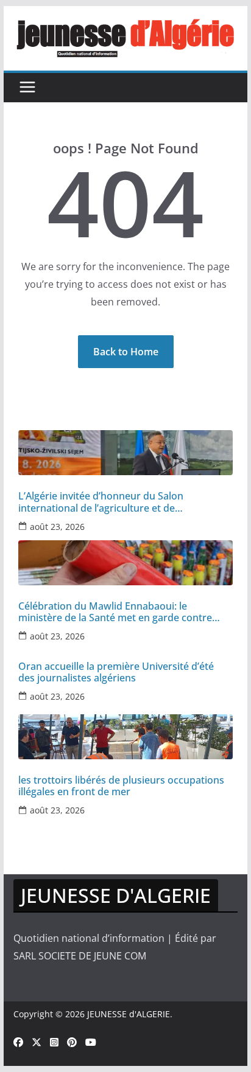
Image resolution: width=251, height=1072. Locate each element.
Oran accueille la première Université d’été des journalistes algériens (116, 672)
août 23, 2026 (57, 526)
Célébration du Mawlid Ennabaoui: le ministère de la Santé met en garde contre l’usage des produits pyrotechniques (115, 612)
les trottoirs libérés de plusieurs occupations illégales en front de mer (121, 786)
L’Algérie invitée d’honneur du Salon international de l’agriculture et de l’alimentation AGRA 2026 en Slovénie (103, 501)
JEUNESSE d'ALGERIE (128, 1014)
